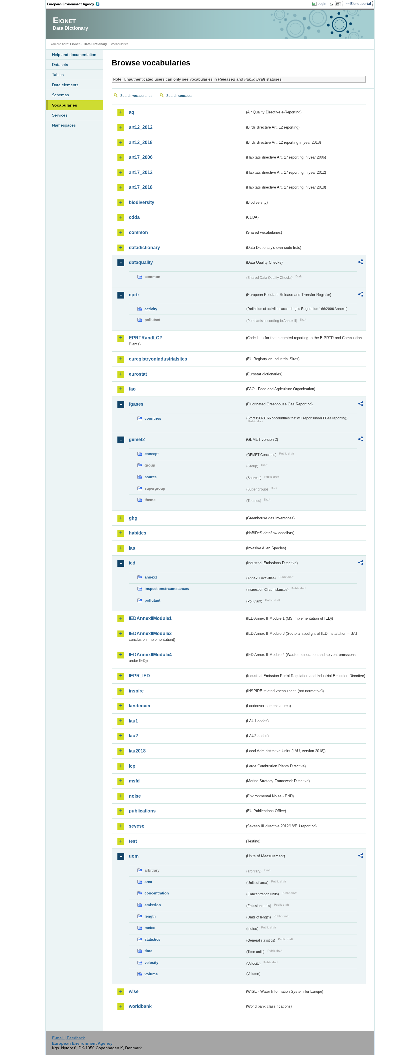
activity (151, 309)
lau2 (133, 735)
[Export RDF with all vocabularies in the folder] (360, 262)
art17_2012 (141, 172)
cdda (134, 217)
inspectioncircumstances (167, 588)
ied (132, 562)
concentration (157, 893)
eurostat (138, 374)
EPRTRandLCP (146, 337)
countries (153, 418)
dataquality (141, 262)
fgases (136, 404)
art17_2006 (141, 157)
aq (131, 112)
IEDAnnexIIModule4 (150, 654)
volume (151, 974)
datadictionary (144, 247)
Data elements (65, 85)
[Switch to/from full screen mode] (339, 4)
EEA (75, 4)
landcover (140, 705)
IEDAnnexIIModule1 (150, 618)
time (148, 951)
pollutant (152, 600)
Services (59, 115)
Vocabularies (64, 105)
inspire (136, 690)
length (150, 916)
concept (152, 454)
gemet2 (137, 439)
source (151, 477)
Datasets (60, 64)
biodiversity (141, 202)
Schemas (60, 95)
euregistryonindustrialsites (158, 359)
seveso (137, 826)
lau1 (133, 720)
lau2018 (137, 750)
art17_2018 (141, 187)
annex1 (151, 577)
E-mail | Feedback (68, 1038)
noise (135, 796)
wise (134, 991)
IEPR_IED (139, 675)
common (138, 232)
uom (134, 856)
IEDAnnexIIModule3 (150, 633)
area (148, 882)
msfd (134, 780)
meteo (150, 928)
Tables (58, 74)
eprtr (134, 294)
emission (153, 905)
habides (137, 532)
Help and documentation (74, 54)
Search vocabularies (136, 95)
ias (132, 548)
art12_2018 (141, 142)
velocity (151, 962)
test (133, 841)
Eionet (75, 44)
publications (142, 810)
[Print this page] (332, 4)
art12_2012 (141, 127)
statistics (152, 939)
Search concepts (179, 95)
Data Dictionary (95, 44)
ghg (133, 518)
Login (321, 3)
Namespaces (64, 125)
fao (132, 389)
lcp (132, 766)
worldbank (140, 1006)
